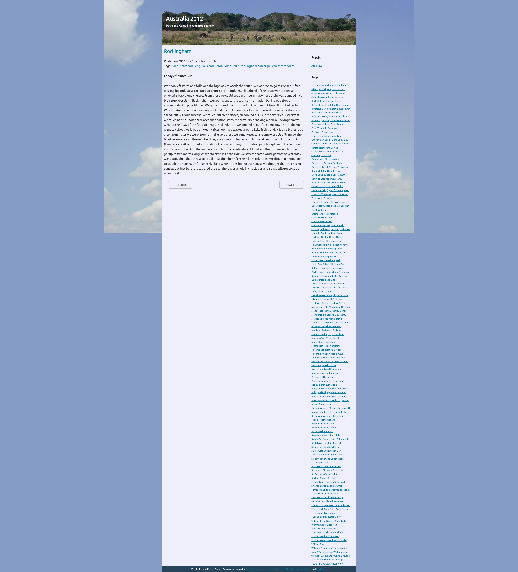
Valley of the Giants (322, 521)
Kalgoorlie (326, 268)
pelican (272, 66)
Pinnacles (316, 396)
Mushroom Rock (320, 345)
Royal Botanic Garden (323, 423)
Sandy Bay (317, 439)
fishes (314, 186)
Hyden (323, 252)
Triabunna (329, 513)
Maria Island (335, 318)
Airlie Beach (331, 85)
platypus (327, 396)
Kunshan (343, 276)
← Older (180, 185)
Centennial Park (320, 136)
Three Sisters (328, 505)
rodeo (314, 419)
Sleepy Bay (317, 458)
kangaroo (338, 268)
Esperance (317, 182)
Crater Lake (336, 151)
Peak (331, 381)
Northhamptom (320, 369)
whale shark (336, 532)
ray (327, 412)
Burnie (325, 120)
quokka (315, 412)
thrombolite (286, 66)
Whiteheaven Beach (322, 540)
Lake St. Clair (318, 287)
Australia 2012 (184, 18)
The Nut (316, 505)
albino (314, 89)
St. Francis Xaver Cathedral (326, 466)
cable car (345, 120)
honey (343, 244)
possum (345, 400)
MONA (337, 326)
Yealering (316, 563)
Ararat (325, 93)
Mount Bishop (333, 330)
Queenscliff (343, 408)
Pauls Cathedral (319, 381)
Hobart (335, 244)
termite (315, 501)
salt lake (336, 435)
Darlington (317, 163)
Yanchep (316, 559)
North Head (341, 361)
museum (330, 342)
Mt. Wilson (338, 334)
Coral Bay (343, 143)
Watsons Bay (318, 528)
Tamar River (332, 489)
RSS (320, 65)
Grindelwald (337, 225)
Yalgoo (346, 555)
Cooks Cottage (329, 143)
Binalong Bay (318, 108)
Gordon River (318, 209)
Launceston (317, 291)
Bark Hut (316, 100)
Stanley (339, 474)
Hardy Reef (335, 237)
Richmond (317, 416)
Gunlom (335, 229)
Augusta (316, 97)
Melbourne (332, 322)
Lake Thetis (341, 287)
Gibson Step (329, 205)
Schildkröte (317, 443)
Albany (342, 85)
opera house (318, 373)
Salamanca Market (321, 435)
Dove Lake (317, 174)
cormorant (324, 147)
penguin (316, 384)
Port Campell (318, 400)
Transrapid (317, 513)
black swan (344, 108)
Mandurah (317, 314)
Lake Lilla (330, 279)
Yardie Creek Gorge (332, 559)
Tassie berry (336, 497)
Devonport (344, 167)
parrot (262, 66)
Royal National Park (322, 431)
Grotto (315, 229)
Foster (327, 194)
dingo (314, 171)
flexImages (321, 569)
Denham (337, 163)
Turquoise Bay (319, 516)
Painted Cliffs (318, 377)
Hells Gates (317, 244)
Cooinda (315, 143)
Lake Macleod (318, 283)
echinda (315, 178)
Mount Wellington (321, 334)
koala (346, 272)
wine (314, 552)
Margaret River (319, 318)
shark (325, 447)
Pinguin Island (338, 392)
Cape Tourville (319, 128)
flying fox (332, 190)
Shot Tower (317, 454)
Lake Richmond (182, 66)
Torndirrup (342, 509)
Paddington (332, 373)
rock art (327, 416)
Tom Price (329, 509)
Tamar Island (318, 489)
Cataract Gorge (319, 132)
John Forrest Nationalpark (325, 260)
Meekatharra (318, 322)
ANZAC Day (338, 89)
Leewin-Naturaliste (321, 295)
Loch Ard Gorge (320, 303)
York (340, 563)
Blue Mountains (320, 112)
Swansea (316, 485)
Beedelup (330, 105)
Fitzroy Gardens (327, 186)
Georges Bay (338, 202)
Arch (332, 93)
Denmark (316, 167)
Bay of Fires (317, 105)
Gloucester (343, 205)
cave (331, 132)
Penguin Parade (320, 388)
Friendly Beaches (320, 202)
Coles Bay (343, 139)
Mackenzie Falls (319, 307)
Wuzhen (337, 555)
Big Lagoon (342, 105)
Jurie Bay (316, 264)
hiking (327, 244)
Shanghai (316, 447)
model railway (325, 326)
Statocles (280, 569)
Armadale (341, 93)
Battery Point (333, 100)
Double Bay (333, 171)
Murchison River (335, 338)
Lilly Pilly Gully (340, 295)
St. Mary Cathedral (333, 470)
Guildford (325, 229)
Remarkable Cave (339, 412)
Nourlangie (335, 369)
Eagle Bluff (339, 174)
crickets (315, 155)
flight (339, 186)
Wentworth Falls (320, 532)
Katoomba (325, 272)
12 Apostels (317, 85)
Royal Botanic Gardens (323, 427)
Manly (343, 314)
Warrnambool (318, 524)
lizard (341, 299)
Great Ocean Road (321, 221)
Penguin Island (203, 66)
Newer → (291, 185)
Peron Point (222, 66)
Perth (235, 66)
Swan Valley (340, 482)
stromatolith (318, 482)
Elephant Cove (329, 178)
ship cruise (317, 450)
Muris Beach (318, 342)
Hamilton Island (334, 233)
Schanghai (342, 439)
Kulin (335, 276)
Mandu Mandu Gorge (335, 310)
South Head (337, 458)
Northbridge (329, 365)
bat (323, 100)
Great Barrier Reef (321, 217)
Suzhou (330, 482)
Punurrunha (325, 404)
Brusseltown (342, 116)
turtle (331, 516)
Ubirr (338, 516)
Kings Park (337, 272)
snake (327, 458)
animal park (325, 89)
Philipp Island (318, 392)
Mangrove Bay (331, 314)
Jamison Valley (319, 256)
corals (314, 147)
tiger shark (317, 509)
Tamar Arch (336, 485)
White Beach (318, 536)
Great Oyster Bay (320, 225)
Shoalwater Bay (332, 450)
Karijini (315, 272)
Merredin (344, 322)
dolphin (322, 171)
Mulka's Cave (318, 338)
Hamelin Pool (318, 233)
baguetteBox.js (303, 569)
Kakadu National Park (334, 264)
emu (339, 178)
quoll (322, 412)
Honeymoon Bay (320, 248)
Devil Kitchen (329, 167)
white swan (332, 536)
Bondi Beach (336, 112)
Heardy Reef (318, 240)
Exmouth (344, 182)
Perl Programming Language (260, 569)
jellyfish (332, 256)
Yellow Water (330, 563)
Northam (316, 365)
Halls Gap (345, 229)
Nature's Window (320, 353)
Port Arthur (338, 396)
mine (314, 326)
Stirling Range (319, 478)
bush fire (335, 120)
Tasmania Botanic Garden (325, 493)
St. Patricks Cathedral (323, 474)
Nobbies (316, 361)
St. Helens (316, 470)
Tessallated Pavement (333, 501)
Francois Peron (340, 194)
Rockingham (177, 51)
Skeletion (290, 569)
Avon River (327, 97)
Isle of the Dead (336, 252)
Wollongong (340, 552)
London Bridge (337, 303)
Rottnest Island (327, 419)
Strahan (332, 478)
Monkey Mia (318, 330)
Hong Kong (336, 248)
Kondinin (316, 276)
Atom (314, 65)
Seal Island (335, 443)
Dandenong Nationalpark (325, 159)
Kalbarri (315, 268)
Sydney (325, 485)
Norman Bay (328, 361)
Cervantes (335, 136)
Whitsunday (340, 540)
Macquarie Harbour (339, 307)
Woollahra (326, 555)
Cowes (334, 147)
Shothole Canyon (334, 454)
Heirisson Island (334, 240)
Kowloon (327, 276)
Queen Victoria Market (324, 408)
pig (328, 392)
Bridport (316, 116)
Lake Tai (330, 287)
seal (327, 443)
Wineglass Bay (325, 552)
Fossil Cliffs (317, 194)
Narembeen (318, 349)
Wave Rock (332, 528)
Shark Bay (333, 447)
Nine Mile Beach (320, 357)
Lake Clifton (318, 279)
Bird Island (332, 108)
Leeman (329, 291)
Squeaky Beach (319, 462)
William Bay (317, 544)
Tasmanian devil (320, 497)
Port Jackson (333, 400)
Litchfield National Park (324, 299)
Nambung (335, 345)
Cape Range (337, 124)
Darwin (328, 163)
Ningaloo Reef (338, 357)
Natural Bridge (333, 349)
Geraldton (317, 205)
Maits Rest (317, 310)
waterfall (332, 524)
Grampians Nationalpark (324, 213)
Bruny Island (328, 116)
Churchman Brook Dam (324, 139)
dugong (328, 174)
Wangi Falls (340, 521)
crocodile (326, 155)
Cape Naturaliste (320, 124)
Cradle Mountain (320, 151)
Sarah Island (329, 439)
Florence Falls (318, 190)
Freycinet (328, 198)
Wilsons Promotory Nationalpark (329, 548)
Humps (315, 252)
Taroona (344, 489)
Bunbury (316, 120)
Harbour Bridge (320, 237)
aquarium (316, 93)
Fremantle (317, 198)
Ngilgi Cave (337, 353)
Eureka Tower (331, 182)
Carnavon (333, 128)
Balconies (339, 97)
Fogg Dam (343, 190)
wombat (315, 555)
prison (314, 404)
